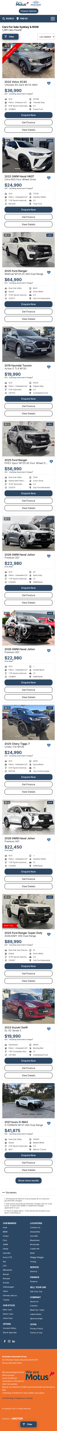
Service (33, 1271)
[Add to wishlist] (49, 83)
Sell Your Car (36, 1291)
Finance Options (29, 11)
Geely (5, 1248)
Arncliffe (34, 1236)
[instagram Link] (9, 1341)
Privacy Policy (36, 1328)
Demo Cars (8, 1314)
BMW (5, 1232)
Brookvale (34, 1244)
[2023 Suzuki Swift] (28, 1006)
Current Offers (9, 1328)
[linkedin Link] (13, 1341)
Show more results (28, 1180)
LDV (5, 1265)
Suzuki (6, 1282)
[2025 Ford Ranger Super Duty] (28, 911)
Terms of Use (36, 1332)
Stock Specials (10, 1332)
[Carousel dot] (17, 74)
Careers (34, 1305)
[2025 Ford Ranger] (28, 249)
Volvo (5, 1291)
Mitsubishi (7, 1270)
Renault (6, 1278)
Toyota (6, 1300)
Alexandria (35, 1232)
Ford (5, 1240)
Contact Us (35, 1227)
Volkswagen (8, 1287)
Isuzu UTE (7, 1257)
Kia (4, 1261)
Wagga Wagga (37, 1257)
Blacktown (35, 1240)
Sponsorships (36, 1318)
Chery (5, 1236)
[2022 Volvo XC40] (28, 60)
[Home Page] (28, 4)
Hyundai (6, 1253)
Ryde (32, 1253)
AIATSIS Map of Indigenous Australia (17, 1398)
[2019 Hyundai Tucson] (28, 344)
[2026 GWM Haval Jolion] (28, 533)
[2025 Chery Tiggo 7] (28, 722)
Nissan (6, 1274)
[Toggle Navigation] (53, 18)
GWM (5, 1244)
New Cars (7, 1309)
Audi (5, 1227)
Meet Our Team (37, 1310)
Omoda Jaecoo (10, 1295)
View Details (28, 129)
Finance (33, 1281)
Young (33, 1261)
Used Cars (8, 1318)
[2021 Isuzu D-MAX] (28, 1100)
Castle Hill (34, 1248)
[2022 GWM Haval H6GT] (28, 155)
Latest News (35, 1314)
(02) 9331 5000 (15, 1363)
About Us (34, 1301)
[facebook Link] (5, 1341)
